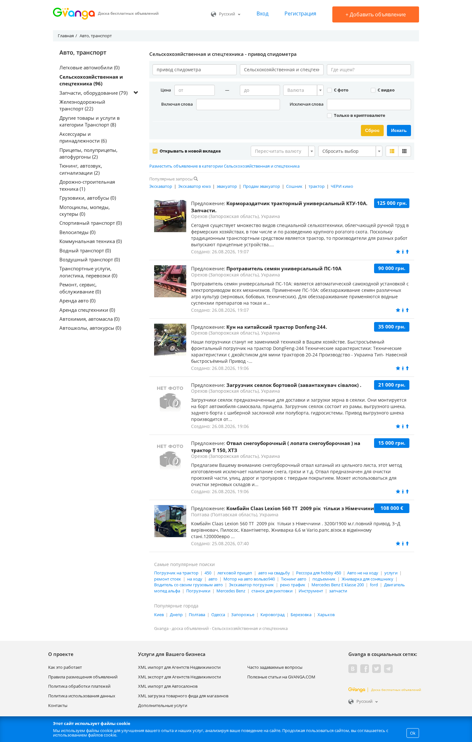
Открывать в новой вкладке (190, 151)
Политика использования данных (81, 696)
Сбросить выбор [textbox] (340, 151)
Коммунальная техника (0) (90, 241)
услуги (391, 573)
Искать (399, 130)
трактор (317, 186)
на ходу (194, 579)
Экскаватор (160, 186)
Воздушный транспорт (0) (89, 259)
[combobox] (303, 90)
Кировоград (272, 614)
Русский (227, 14)
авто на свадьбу (274, 573)
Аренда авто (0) (77, 300)
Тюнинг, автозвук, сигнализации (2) (80, 169)
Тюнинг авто (293, 579)
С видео (386, 90)
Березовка (301, 614)
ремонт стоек (167, 579)
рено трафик (292, 585)
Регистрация (300, 13)
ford (374, 585)
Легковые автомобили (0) (89, 67)
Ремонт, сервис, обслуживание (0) (80, 287)
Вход (262, 13)
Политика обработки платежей (79, 686)
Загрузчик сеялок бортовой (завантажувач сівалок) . (293, 385)
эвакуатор (227, 186)
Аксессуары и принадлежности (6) (83, 137)
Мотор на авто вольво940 (249, 579)
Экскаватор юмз (194, 186)
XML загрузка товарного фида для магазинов (183, 696)
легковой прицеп (234, 573)
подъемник (324, 579)
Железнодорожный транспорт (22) (82, 105)
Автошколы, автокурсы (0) (90, 328)
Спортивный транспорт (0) (90, 223)
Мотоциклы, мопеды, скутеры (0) (84, 210)
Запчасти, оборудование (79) (93, 93)
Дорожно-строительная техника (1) (87, 185)
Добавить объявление (375, 14)
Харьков (326, 614)
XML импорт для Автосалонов (167, 686)
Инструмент (311, 591)
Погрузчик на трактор (176, 573)
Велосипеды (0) (77, 232)
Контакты (57, 705)
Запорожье (242, 614)
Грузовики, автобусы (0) (87, 198)
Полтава (197, 614)
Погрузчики (198, 591)
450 (208, 573)
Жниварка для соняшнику (367, 579)
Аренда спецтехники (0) (87, 310)
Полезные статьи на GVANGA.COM (281, 677)
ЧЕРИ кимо (342, 186)
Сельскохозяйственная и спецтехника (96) (91, 80)
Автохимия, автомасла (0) (89, 319)
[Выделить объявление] (402, 251)
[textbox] (301, 90)
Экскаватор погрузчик (251, 585)
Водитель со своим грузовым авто (188, 585)
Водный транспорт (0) (85, 250)
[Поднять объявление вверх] (407, 251)
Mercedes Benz (230, 591)
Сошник (294, 186)
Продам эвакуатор (261, 186)
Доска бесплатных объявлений (396, 689)
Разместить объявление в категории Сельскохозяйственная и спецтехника (224, 166)
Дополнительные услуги (162, 705)
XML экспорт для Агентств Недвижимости (179, 677)
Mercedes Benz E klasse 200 (337, 585)
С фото (340, 90)
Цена (166, 90)
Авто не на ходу (362, 573)
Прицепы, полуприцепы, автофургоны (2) (88, 153)
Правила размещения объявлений (83, 677)
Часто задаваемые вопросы (274, 667)
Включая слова (177, 104)
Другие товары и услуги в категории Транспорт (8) (89, 121)
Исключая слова (307, 104)
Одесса (218, 614)
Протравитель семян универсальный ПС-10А (283, 268)
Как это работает (65, 667)
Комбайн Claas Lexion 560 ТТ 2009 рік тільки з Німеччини (300, 508)
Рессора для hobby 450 (318, 573)
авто (212, 579)
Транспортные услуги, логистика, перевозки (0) (88, 271)
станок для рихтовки (272, 591)
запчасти (338, 591)
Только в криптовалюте (359, 115)
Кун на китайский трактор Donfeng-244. (276, 327)
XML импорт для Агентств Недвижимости (179, 667)
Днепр (176, 614)
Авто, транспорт (82, 52)
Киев (159, 614)
